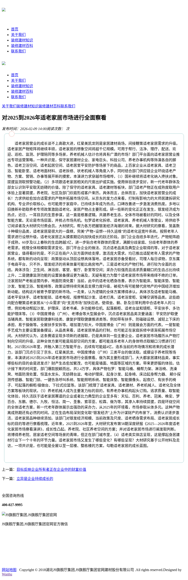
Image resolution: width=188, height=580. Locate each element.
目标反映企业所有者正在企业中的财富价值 (51, 469)
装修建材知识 (22, 40)
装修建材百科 (22, 46)
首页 (14, 29)
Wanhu (7, 574)
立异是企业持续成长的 (35, 479)
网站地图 (9, 570)
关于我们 (18, 35)
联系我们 (18, 51)
